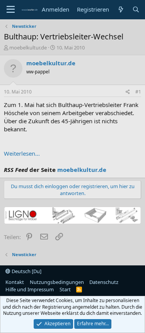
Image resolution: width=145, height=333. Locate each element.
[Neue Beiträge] (120, 9)
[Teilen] (128, 92)
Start (65, 289)
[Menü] (11, 9)
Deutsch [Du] (25, 271)
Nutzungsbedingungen (57, 282)
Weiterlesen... (22, 153)
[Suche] (135, 9)
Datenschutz (103, 282)
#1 (138, 91)
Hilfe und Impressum (29, 289)
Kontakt (14, 282)
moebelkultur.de (28, 47)
